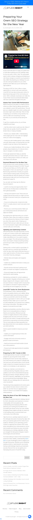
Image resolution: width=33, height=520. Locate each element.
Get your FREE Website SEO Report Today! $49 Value (16, 2)
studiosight (8, 27)
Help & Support (13, 508)
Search (27, 457)
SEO (21, 27)
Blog (20, 508)
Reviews (5, 508)
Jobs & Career (26, 508)
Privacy (16, 511)
